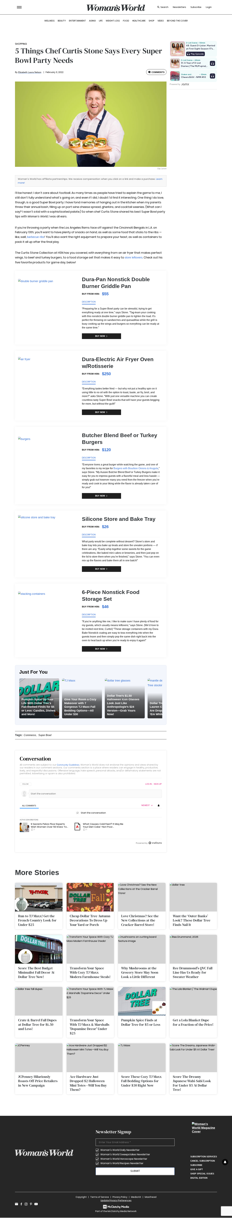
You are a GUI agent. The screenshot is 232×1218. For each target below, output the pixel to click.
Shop (151, 20)
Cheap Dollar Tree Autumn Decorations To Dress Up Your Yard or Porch (90, 920)
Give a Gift (196, 1169)
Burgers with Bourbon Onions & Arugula (135, 468)
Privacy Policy (120, 1197)
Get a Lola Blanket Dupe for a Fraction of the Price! (193, 1022)
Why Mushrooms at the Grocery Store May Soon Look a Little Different (139, 972)
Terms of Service (99, 1197)
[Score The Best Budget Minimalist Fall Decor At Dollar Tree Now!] (38, 949)
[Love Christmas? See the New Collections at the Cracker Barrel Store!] (142, 897)
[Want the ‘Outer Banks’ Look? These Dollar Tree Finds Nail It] (193, 897)
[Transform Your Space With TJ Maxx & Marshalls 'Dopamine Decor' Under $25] (90, 1001)
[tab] (29, 805)
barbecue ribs (35, 237)
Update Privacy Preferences (116, 1200)
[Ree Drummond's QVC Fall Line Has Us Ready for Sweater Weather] (193, 949)
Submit (135, 1171)
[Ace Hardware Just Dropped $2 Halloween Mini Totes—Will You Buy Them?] (90, 1057)
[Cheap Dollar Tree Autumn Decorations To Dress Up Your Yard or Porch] (90, 897)
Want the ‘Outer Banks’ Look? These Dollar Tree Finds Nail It (191, 920)
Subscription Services (203, 1156)
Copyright (81, 1197)
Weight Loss (113, 20)
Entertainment (77, 20)
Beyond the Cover (177, 20)
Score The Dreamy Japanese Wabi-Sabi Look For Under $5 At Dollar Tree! (192, 1083)
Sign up (158, 784)
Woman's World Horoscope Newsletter (123, 1159)
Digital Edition (198, 1178)
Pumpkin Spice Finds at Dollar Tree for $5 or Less (140, 1022)
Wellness (49, 20)
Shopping (21, 44)
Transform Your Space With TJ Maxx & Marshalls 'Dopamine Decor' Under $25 (89, 1027)
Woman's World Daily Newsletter (120, 1150)
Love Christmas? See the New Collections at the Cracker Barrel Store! (140, 920)
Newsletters (179, 7)
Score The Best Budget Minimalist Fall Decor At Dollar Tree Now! (36, 972)
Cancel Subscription (202, 1161)
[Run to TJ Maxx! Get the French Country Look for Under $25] (38, 897)
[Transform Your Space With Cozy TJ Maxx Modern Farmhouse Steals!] (90, 949)
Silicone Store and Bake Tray (118, 519)
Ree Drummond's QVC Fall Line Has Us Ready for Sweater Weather (192, 972)
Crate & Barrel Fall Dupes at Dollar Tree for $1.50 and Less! (37, 1024)
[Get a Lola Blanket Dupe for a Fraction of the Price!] (193, 1001)
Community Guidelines (68, 765)
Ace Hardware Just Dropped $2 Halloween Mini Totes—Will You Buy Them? (88, 1083)
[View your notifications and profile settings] (158, 805)
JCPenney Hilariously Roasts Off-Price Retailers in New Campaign (38, 1081)
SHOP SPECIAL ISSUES (202, 1174)
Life (101, 20)
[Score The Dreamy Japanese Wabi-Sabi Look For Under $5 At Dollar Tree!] (193, 1057)
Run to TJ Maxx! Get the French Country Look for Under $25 (37, 920)
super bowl (44, 735)
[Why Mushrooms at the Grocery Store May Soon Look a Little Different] (142, 949)
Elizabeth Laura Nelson (29, 72)
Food (126, 20)
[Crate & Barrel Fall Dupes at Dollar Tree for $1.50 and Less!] (38, 1001)
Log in (148, 784)
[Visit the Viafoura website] (155, 843)
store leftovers (134, 257)
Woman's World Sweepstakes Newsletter (125, 1154)
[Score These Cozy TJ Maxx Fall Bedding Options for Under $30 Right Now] (142, 1057)
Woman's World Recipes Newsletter (121, 1163)
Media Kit (136, 1197)
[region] (91, 813)
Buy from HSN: (91, 294)
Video (161, 20)
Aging (92, 20)
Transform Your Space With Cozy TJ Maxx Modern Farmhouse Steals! (90, 972)
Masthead (150, 1197)
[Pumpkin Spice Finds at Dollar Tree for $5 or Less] (142, 1001)
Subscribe (195, 7)
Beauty (62, 20)
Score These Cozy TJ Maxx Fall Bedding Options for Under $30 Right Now (141, 1081)
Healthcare (139, 20)
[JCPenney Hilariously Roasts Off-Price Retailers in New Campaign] (38, 1057)
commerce (30, 735)
